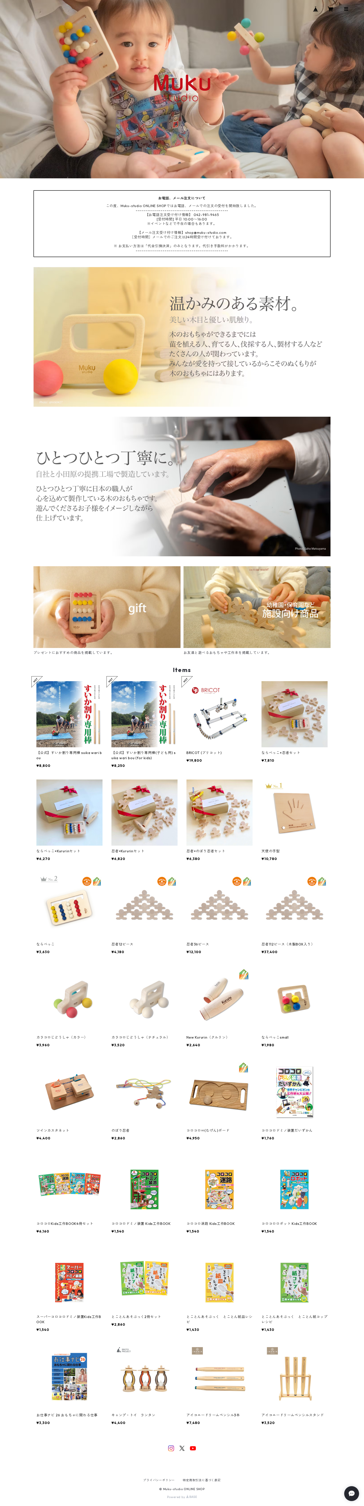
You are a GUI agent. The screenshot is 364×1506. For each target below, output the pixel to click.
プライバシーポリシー (159, 1480)
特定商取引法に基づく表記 (202, 1480)
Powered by (176, 1497)
